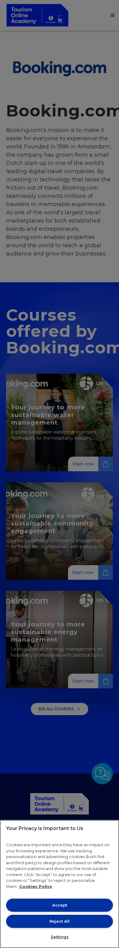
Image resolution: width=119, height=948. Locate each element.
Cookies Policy (35, 886)
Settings (60, 936)
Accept (59, 905)
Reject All (59, 921)
